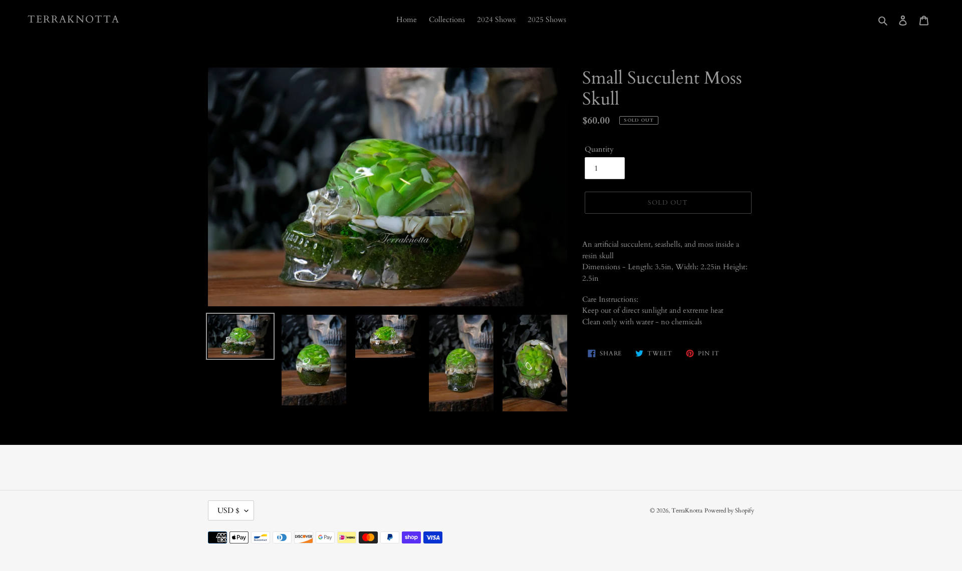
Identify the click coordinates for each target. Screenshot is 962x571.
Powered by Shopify (729, 510)
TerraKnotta (74, 20)
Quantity (599, 149)
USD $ (228, 510)
